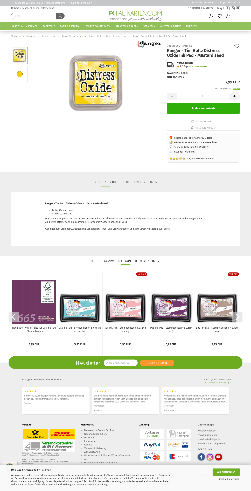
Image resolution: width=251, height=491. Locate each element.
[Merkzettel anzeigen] (219, 16)
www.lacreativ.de (207, 430)
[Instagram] (233, 8)
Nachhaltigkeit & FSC (95, 433)
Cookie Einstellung (229, 479)
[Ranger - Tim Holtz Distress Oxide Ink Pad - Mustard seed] (96, 83)
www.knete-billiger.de (209, 439)
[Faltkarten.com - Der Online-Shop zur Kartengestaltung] (135, 16)
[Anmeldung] (211, 16)
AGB (86, 459)
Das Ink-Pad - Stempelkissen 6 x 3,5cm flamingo (125, 329)
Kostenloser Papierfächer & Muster (193, 137)
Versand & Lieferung (95, 448)
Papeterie (49, 26)
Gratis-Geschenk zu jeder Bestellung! (33, 8)
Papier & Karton (70, 26)
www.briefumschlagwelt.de (212, 443)
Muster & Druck (170, 26)
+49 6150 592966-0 (204, 2)
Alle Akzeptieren (226, 472)
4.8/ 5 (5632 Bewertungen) (191, 158)
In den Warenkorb (203, 108)
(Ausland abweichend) (198, 66)
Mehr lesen (99, 406)
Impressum (90, 441)
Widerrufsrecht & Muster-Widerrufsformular (107, 455)
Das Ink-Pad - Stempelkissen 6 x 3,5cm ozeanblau (80, 329)
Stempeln (149, 26)
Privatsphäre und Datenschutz (100, 462)
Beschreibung (105, 182)
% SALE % (208, 8)
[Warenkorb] (228, 16)
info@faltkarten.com (230, 2)
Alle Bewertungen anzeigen (217, 382)
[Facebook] (228, 8)
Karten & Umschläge (24, 26)
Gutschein (89, 437)
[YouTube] (238, 8)
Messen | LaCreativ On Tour (99, 430)
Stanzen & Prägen (126, 26)
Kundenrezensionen (140, 182)
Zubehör (191, 26)
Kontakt (88, 444)
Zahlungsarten (92, 451)
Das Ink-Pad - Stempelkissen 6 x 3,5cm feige (171, 329)
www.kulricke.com (207, 435)
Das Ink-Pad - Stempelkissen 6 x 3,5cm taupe (217, 329)
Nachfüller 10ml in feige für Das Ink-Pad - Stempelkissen (34, 329)
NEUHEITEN (194, 8)
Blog (219, 8)
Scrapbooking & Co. (98, 26)
